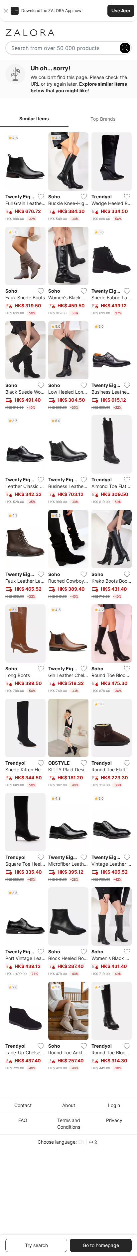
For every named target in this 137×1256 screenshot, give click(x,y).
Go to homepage (101, 1245)
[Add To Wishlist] (41, 196)
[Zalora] (68, 32)
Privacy (114, 1120)
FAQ (22, 1120)
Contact (23, 1105)
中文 (93, 1142)
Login (114, 1105)
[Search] (125, 48)
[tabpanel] (68, 603)
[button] (68, 10)
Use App (120, 10)
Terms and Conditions (68, 1123)
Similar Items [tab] (34, 118)
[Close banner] (6, 10)
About (68, 1105)
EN (81, 1142)
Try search (36, 1245)
